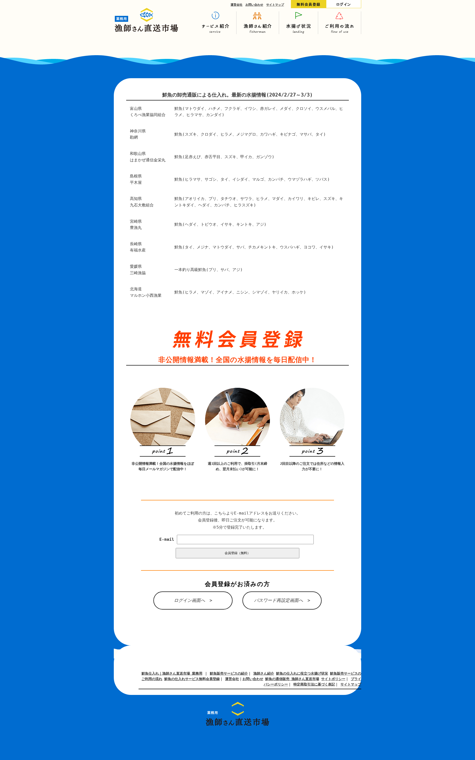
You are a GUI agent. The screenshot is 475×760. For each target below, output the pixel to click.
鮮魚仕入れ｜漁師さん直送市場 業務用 (172, 673)
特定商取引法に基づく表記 (314, 684)
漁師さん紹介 (263, 673)
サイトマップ (275, 4)
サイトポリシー (333, 679)
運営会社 (236, 4)
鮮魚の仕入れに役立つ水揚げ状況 (302, 673)
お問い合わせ (254, 4)
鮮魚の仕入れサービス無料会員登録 (192, 679)
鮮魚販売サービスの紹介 (229, 673)
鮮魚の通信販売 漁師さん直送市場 (292, 679)
